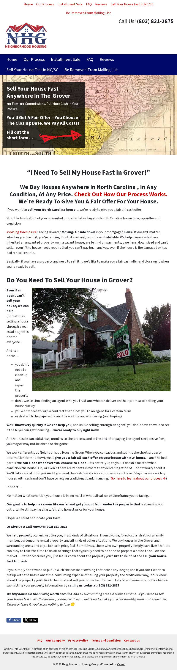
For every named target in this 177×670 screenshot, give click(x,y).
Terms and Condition (106, 641)
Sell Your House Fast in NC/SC (132, 4)
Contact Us (132, 641)
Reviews (101, 4)
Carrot (121, 664)
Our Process (45, 4)
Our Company (55, 641)
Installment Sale (69, 4)
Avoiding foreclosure (21, 232)
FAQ (89, 4)
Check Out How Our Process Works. (121, 194)
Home (28, 4)
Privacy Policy (78, 641)
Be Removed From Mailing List (88, 13)
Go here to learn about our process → (138, 478)
